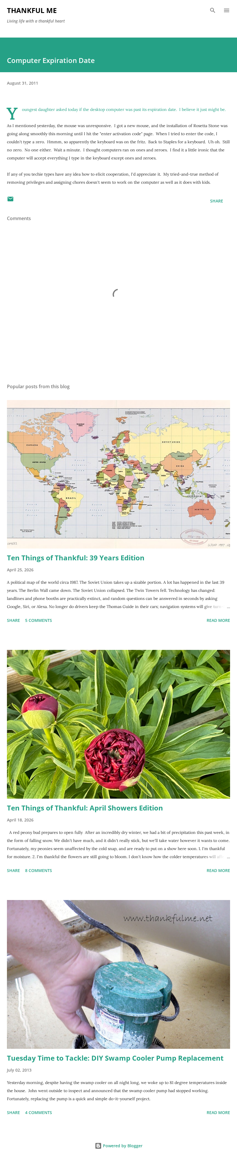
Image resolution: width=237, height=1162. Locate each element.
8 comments (38, 870)
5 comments (38, 620)
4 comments (38, 1112)
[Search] (212, 10)
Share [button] (216, 201)
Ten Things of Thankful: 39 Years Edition (76, 557)
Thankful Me (32, 10)
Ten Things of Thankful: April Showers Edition (85, 808)
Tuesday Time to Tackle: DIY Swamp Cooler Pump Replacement (115, 1058)
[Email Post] (10, 201)
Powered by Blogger (122, 1145)
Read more (218, 620)
